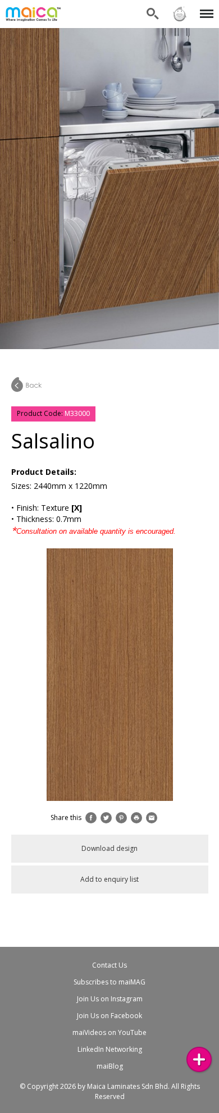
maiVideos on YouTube (109, 1032)
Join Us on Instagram (110, 999)
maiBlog (110, 1066)
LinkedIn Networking (109, 1049)
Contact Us (109, 965)
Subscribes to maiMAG (109, 982)
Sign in (179, 7)
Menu (204, 7)
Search (152, 7)
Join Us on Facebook (109, 1015)
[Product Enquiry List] (199, 1059)
